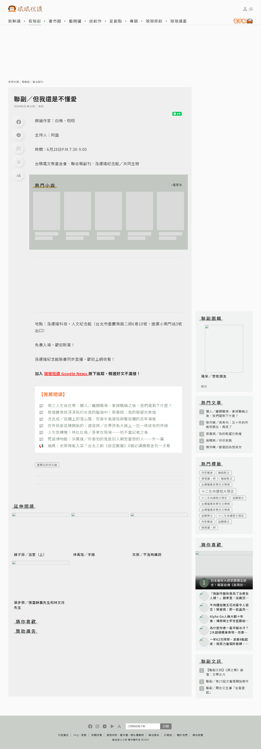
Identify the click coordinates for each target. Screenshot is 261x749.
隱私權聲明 (137, 735)
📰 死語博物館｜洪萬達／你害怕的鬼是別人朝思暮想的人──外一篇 (101, 439)
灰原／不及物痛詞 (146, 554)
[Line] (19, 135)
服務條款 (112, 735)
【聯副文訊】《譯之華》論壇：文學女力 (224, 672)
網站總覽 (197, 735)
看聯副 (34, 21)
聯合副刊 (38, 81)
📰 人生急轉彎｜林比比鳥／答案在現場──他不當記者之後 (93, 432)
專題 (134, 21)
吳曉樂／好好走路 (219, 440)
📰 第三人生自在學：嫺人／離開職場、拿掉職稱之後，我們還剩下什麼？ (105, 405)
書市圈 (55, 21)
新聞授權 (96, 735)
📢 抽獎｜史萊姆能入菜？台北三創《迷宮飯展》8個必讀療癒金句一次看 (104, 445)
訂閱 (166, 726)
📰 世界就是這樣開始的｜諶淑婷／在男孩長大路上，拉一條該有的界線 (103, 425)
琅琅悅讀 (13, 81)
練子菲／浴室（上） (30, 554)
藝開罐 (75, 21)
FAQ (76, 735)
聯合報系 (154, 735)
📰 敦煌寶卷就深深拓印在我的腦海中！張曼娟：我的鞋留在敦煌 (97, 412)
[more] (176, 185)
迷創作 (95, 21)
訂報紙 (168, 735)
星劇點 (115, 21)
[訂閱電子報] (241, 21)
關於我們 (182, 735)
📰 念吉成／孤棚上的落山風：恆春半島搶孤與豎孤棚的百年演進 (97, 419)
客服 (84, 735)
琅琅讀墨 (178, 21)
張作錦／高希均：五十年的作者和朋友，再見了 (227, 424)
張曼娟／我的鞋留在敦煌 (224, 433)
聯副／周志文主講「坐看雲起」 (225, 690)
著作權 (124, 735)
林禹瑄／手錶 (84, 554)
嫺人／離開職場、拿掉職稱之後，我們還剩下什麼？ (227, 413)
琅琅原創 (154, 21)
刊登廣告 (63, 735)
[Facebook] (19, 122)
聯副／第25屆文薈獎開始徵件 (227, 681)
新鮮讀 (14, 21)
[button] (19, 149)
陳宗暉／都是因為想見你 (224, 447)
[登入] (245, 9)
